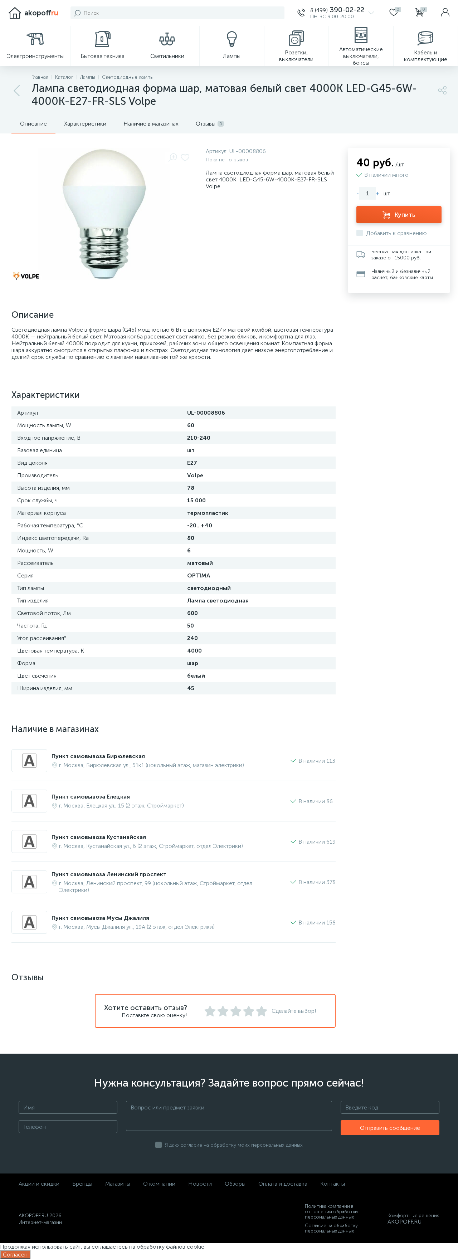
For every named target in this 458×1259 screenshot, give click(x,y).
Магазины (117, 1183)
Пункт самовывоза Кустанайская (99, 837)
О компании (159, 1183)
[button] (336, 13)
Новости (200, 1183)
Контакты (332, 1183)
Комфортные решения (413, 1215)
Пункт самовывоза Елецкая (91, 796)
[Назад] (17, 91)
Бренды (82, 1183)
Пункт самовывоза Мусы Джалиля (100, 917)
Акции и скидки (39, 1183)
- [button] (357, 193)
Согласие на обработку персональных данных (331, 1228)
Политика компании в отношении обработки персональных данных (331, 1212)
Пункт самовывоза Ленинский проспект (109, 874)
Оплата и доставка (282, 1183)
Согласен (15, 1254)
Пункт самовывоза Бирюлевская (98, 756)
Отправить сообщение (390, 1127)
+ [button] (377, 193)
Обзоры (235, 1183)
